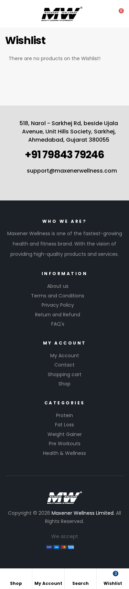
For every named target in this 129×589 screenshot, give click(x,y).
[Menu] (7, 14)
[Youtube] (58, 181)
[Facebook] (45, 181)
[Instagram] (83, 181)
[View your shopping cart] (117, 14)
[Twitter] (70, 181)
